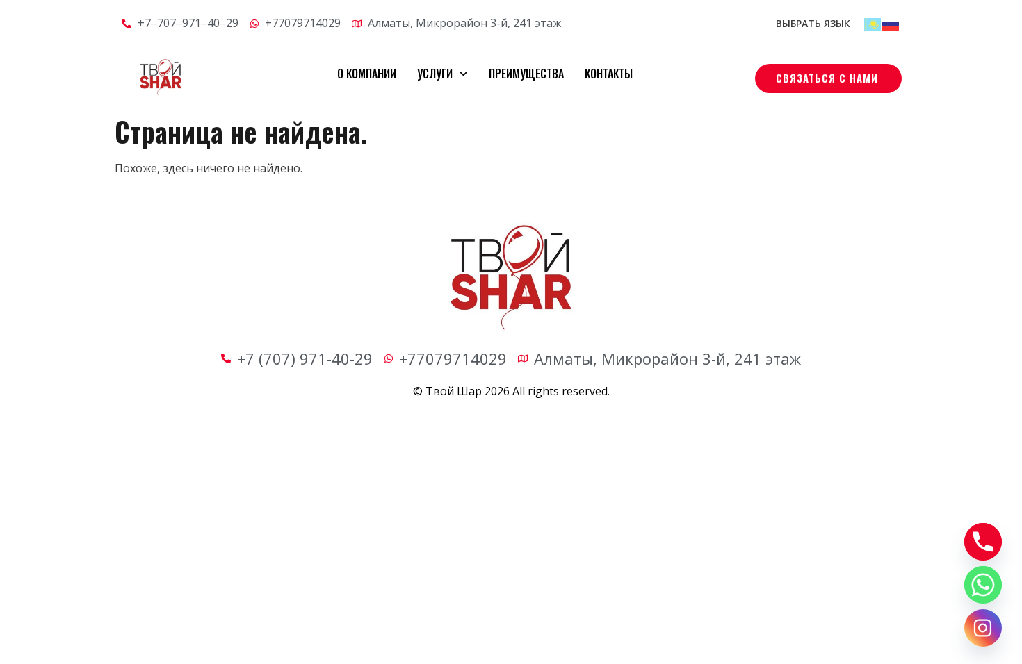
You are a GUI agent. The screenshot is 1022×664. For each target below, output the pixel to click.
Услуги (435, 73)
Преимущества (526, 73)
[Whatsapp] (983, 585)
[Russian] (891, 23)
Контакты (609, 73)
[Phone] (983, 542)
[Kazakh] (873, 23)
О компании (366, 73)
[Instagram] (983, 628)
